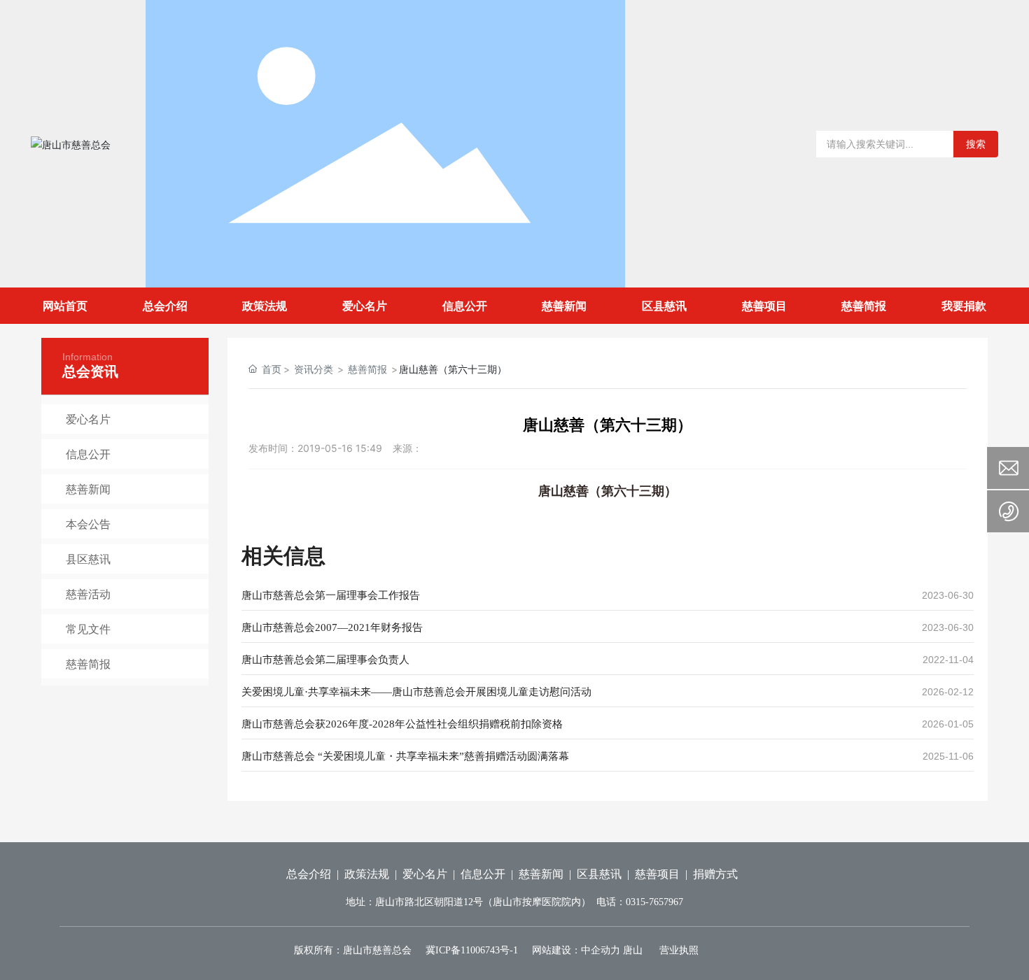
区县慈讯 (599, 874)
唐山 (633, 950)
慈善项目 (657, 874)
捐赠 (704, 874)
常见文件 (88, 629)
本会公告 (88, 524)
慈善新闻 (88, 489)
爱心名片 (88, 419)
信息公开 (88, 454)
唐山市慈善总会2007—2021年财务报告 (332, 627)
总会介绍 (308, 874)
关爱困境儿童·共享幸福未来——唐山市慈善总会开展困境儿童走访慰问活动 (416, 691)
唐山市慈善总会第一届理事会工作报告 (330, 595)
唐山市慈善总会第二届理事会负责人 (325, 659)
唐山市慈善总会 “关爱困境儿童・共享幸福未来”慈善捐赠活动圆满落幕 (405, 756)
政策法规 (366, 874)
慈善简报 (88, 664)
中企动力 (600, 950)
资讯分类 (313, 369)
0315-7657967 (654, 902)
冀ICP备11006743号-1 (472, 950)
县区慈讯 (88, 559)
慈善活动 (88, 594)
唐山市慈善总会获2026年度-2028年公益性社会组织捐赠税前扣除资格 (402, 724)
